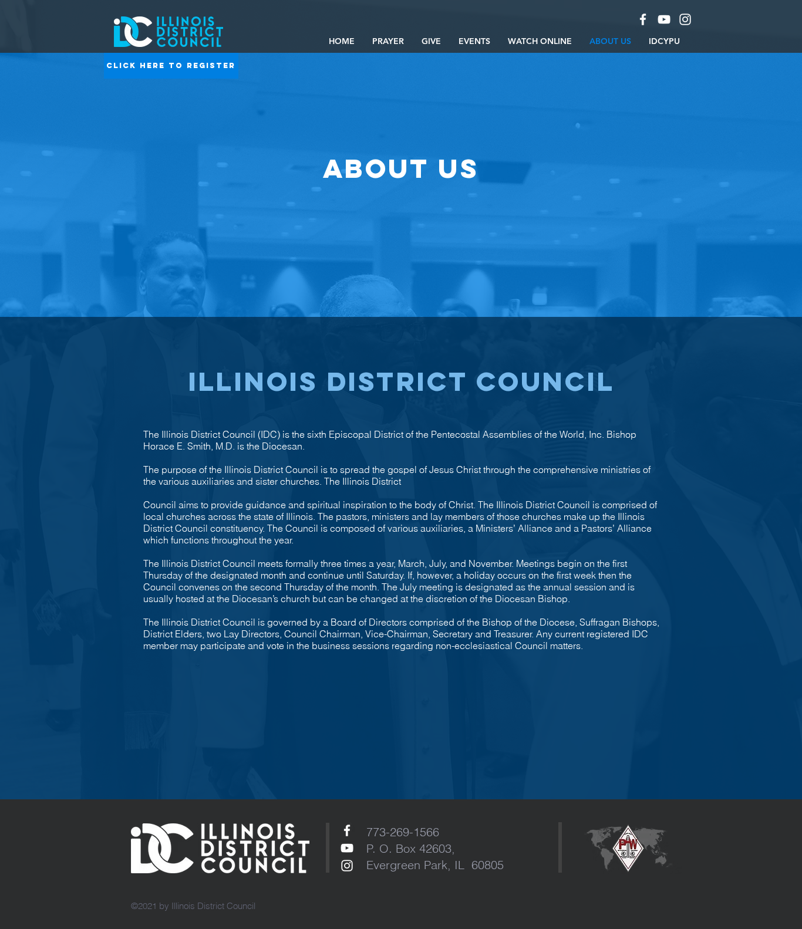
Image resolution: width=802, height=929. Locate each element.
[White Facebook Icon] (643, 19)
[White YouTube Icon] (664, 19)
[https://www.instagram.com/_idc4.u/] (685, 19)
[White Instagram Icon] (347, 865)
